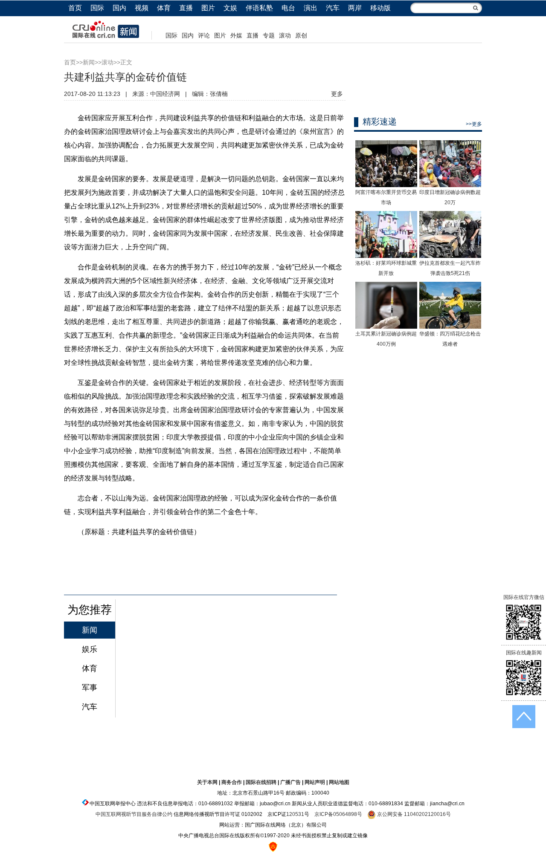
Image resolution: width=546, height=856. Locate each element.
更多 (337, 93)
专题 (269, 35)
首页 (75, 8)
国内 (119, 8)
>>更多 (474, 124)
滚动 (285, 35)
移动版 (380, 8)
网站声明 (315, 782)
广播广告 (290, 782)
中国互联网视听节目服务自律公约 (134, 814)
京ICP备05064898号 (338, 814)
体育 (164, 8)
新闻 (89, 62)
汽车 (333, 8)
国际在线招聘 (261, 782)
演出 (310, 8)
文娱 (230, 8)
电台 (288, 8)
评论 (204, 35)
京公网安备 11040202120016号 (413, 814)
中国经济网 (165, 93)
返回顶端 (523, 716)
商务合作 (231, 782)
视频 (141, 8)
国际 (97, 8)
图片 (208, 8)
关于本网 (207, 782)
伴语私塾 (259, 8)
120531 (295, 814)
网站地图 (339, 782)
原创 (301, 35)
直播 (186, 8)
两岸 (355, 8)
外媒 (236, 35)
